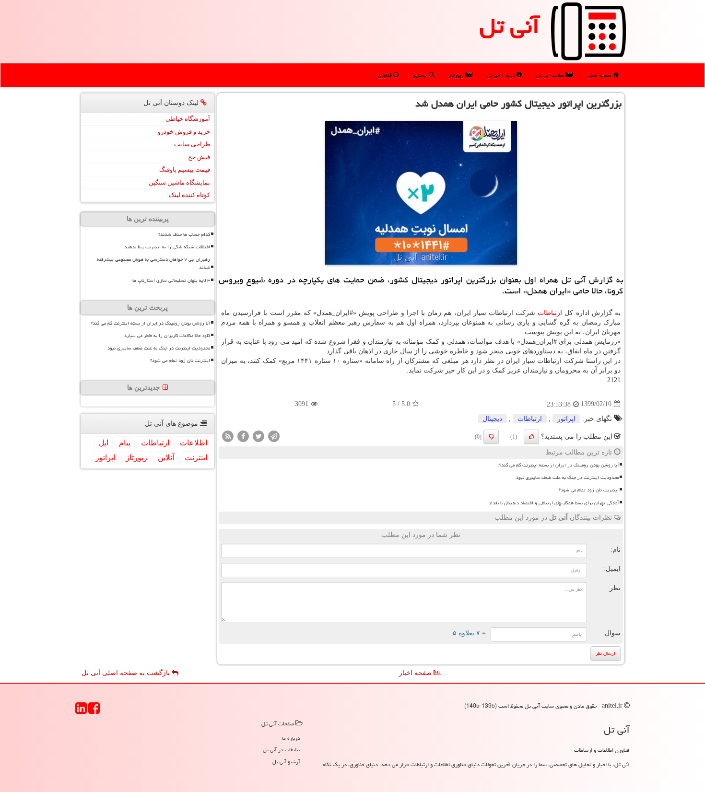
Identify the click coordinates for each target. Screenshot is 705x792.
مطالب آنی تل (550, 75)
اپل (103, 443)
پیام (124, 443)
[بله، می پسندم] (531, 437)
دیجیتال (492, 418)
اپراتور (566, 418)
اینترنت (196, 458)
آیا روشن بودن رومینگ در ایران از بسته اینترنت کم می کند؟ (559, 465)
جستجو (421, 75)
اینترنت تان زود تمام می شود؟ (589, 490)
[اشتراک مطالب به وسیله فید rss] (228, 435)
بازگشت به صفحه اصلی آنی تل (127, 672)
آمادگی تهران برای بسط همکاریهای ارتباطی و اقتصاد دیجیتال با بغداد (554, 503)
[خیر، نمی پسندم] (491, 437)
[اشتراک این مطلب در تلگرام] (274, 435)
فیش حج (199, 157)
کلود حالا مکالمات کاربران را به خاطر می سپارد (167, 335)
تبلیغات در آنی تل (281, 750)
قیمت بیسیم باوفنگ (184, 169)
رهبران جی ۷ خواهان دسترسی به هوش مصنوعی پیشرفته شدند (153, 263)
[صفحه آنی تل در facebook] (94, 711)
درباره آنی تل (502, 75)
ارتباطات (550, 312)
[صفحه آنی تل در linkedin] (81, 711)
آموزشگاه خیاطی (187, 118)
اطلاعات (193, 443)
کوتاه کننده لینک (189, 194)
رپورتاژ (457, 75)
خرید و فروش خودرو (184, 131)
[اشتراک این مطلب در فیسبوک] (243, 435)
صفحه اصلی (600, 75)
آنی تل (510, 26)
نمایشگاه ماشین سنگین (179, 182)
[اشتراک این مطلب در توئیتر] (258, 435)
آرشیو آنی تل (286, 762)
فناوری (385, 75)
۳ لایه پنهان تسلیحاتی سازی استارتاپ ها (171, 280)
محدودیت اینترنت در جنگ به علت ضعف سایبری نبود (567, 477)
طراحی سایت (192, 144)
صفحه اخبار (416, 672)
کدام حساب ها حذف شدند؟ (184, 234)
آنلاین (166, 458)
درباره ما (291, 738)
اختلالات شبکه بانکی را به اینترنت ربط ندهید (167, 247)
